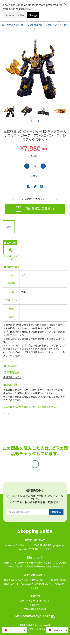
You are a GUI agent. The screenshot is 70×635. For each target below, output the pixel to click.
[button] (38, 121)
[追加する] (43, 166)
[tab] (9, 226)
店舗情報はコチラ (12, 377)
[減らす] (26, 166)
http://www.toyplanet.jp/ (35, 616)
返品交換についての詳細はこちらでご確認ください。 (30, 407)
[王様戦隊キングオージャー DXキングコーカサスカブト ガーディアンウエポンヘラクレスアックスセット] (10, 111)
